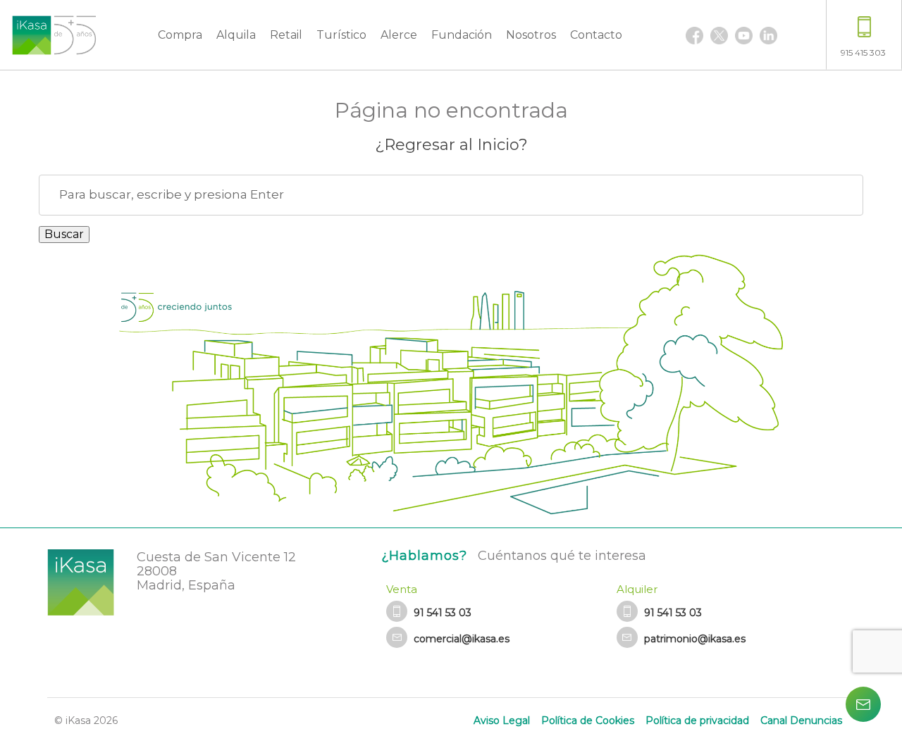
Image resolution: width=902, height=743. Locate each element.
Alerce (399, 35)
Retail (286, 35)
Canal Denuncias (801, 720)
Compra (180, 35)
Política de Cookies (587, 720)
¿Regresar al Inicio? (451, 144)
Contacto (596, 35)
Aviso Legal (502, 720)
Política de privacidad (697, 720)
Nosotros (531, 35)
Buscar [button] (64, 234)
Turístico (341, 35)
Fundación (461, 35)
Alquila (236, 35)
